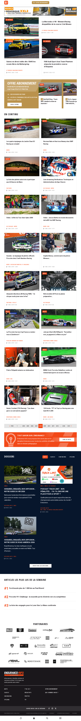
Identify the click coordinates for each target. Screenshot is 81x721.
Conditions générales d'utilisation (36, 713)
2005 (28, 426)
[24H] (21, 718)
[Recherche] (47, 718)
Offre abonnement (41, 2)
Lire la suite (67, 439)
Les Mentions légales (63, 713)
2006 (32, 426)
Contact (51, 713)
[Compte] (34, 718)
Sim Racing (62, 457)
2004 (23, 426)
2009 (44, 426)
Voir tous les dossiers (40, 566)
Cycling (72, 457)
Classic (52, 457)
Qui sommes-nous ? (51, 692)
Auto (45, 457)
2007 (36, 426)
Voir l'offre (15, 104)
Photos (27, 696)
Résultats (28, 692)
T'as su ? (27, 689)
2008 (41, 426)
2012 (57, 426)
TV (25, 700)
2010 (49, 426)
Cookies (74, 713)
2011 (53, 426)
